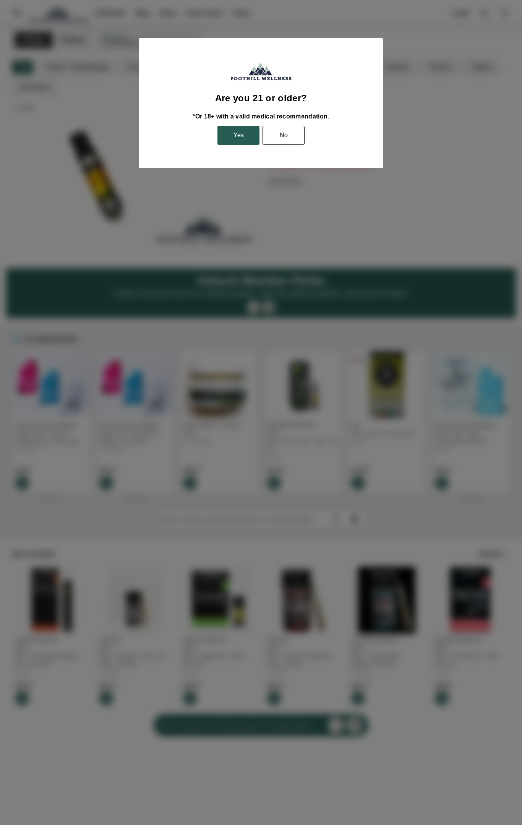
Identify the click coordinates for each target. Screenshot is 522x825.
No (284, 135)
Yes (238, 135)
